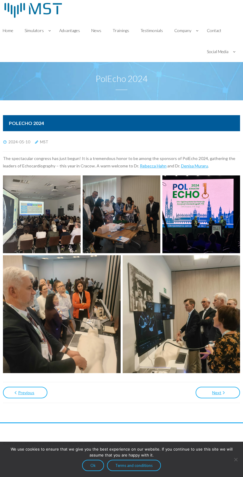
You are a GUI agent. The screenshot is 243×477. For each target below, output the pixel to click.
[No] (236, 459)
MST (44, 142)
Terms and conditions (134, 465)
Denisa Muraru (194, 165)
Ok (93, 465)
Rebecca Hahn (153, 165)
